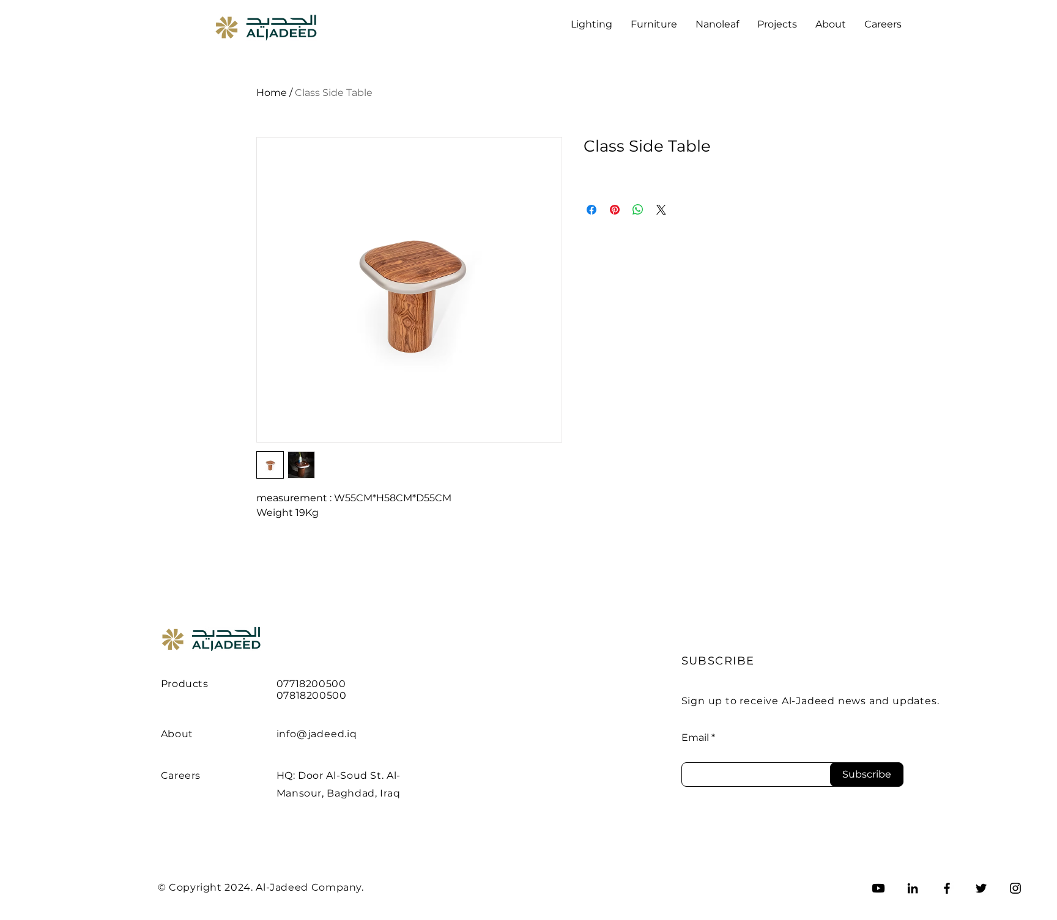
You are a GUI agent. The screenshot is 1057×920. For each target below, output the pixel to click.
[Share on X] (661, 209)
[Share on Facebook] (591, 209)
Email (695, 738)
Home (271, 92)
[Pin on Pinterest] (614, 209)
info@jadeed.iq (316, 734)
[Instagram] (1015, 888)
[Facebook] (947, 888)
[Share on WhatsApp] (638, 209)
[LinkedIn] (912, 888)
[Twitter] (981, 888)
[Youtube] (878, 888)
